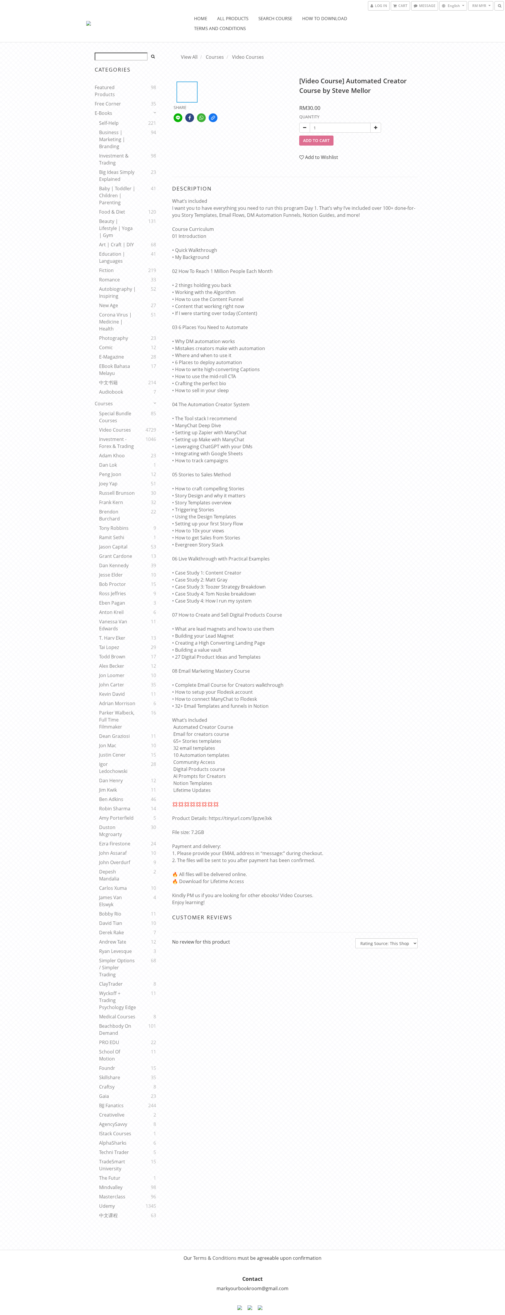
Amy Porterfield (116, 818)
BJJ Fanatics (111, 1105)
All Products (232, 18)
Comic (106, 347)
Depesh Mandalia (109, 875)
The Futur (109, 1178)
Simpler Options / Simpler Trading (117, 967)
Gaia (104, 1096)
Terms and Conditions (220, 28)
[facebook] (189, 117)
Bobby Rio (110, 914)
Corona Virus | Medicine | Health (115, 322)
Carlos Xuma (113, 888)
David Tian (110, 923)
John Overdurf (114, 862)
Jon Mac (107, 745)
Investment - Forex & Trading (116, 442)
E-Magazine (111, 357)
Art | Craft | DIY (116, 244)
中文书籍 (108, 382)
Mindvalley (110, 1187)
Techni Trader (114, 1152)
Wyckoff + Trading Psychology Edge (117, 1000)
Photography (113, 338)
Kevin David (112, 694)
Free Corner (108, 104)
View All (189, 57)
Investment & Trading (114, 159)
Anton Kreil (111, 612)
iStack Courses (115, 1133)
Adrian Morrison (117, 703)
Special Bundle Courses (115, 417)
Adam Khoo (112, 455)
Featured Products (105, 91)
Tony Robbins (114, 528)
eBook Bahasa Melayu (114, 369)
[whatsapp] (201, 117)
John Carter (111, 684)
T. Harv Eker (112, 638)
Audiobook (111, 392)
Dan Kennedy (114, 565)
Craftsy (107, 1087)
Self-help (109, 123)
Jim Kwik (108, 790)
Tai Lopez (109, 647)
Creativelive (111, 1115)
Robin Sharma (114, 808)
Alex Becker (111, 666)
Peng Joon (110, 474)
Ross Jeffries (112, 593)
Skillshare (109, 1077)
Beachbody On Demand (115, 1029)
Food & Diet (112, 212)
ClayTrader (111, 984)
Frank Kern (111, 502)
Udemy (107, 1206)
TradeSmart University (112, 1165)
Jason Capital (113, 547)
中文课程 (108, 1215)
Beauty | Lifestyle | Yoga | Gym (116, 228)
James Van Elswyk (110, 901)
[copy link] (213, 117)
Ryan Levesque (115, 951)
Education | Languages (112, 257)
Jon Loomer (111, 675)
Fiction (106, 270)
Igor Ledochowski (113, 767)
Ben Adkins (111, 799)
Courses (104, 403)
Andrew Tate (112, 942)
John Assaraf (113, 853)
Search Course (275, 18)
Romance (109, 279)
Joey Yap (108, 483)
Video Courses (115, 430)
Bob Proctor (112, 584)
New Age (108, 305)
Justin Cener (112, 755)
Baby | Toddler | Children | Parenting (117, 195)
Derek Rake (111, 932)
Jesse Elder (111, 575)
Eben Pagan (112, 603)
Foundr (107, 1068)
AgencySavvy (113, 1124)
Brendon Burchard (109, 515)
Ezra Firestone (114, 843)
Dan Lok (108, 465)
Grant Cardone (115, 556)
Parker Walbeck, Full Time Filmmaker (116, 720)
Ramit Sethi (111, 537)
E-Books (103, 113)
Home (200, 18)
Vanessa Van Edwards (113, 625)
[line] (178, 117)
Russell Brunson (117, 493)
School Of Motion (109, 1055)
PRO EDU (109, 1042)
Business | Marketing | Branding (112, 139)
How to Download (324, 18)
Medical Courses (117, 1016)
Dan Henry (111, 780)
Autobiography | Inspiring (117, 292)
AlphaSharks (113, 1143)
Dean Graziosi (114, 736)
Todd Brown (112, 656)
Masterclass (112, 1196)
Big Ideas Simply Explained (116, 175)
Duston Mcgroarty (110, 831)
